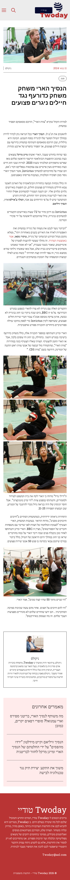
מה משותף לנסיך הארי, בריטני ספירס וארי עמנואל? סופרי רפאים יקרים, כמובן (36, 720)
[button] (13, 10)
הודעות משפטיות (21, 873)
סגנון (62, 78)
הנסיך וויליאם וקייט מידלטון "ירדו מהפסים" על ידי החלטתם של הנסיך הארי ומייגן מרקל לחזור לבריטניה (37, 746)
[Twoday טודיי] (51, 10)
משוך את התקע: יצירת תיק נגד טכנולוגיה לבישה (41, 770)
